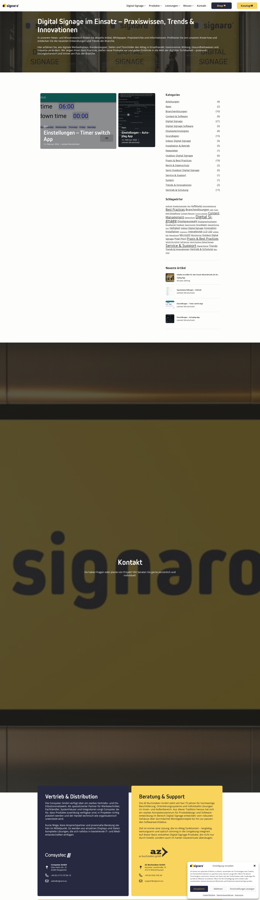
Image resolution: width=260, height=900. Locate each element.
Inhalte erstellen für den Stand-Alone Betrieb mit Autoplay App (198, 276)
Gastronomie (190, 225)
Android (169, 206)
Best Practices (175, 209)
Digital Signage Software (179, 126)
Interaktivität (195, 231)
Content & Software (177, 116)
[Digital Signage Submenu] (145, 5)
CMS (211, 210)
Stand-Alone (202, 246)
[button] (254, 865)
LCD (205, 231)
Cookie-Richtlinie (209, 895)
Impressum (239, 895)
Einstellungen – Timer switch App (77, 136)
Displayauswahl (187, 221)
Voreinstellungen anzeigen (242, 888)
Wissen (187, 5)
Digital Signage (135, 5)
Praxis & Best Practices (179, 160)
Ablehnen (218, 888)
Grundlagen (172, 136)
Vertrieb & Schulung (177, 190)
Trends (213, 246)
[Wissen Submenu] (192, 5)
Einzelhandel (171, 225)
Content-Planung (187, 213)
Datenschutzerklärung (225, 895)
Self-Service (184, 242)
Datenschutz (190, 217)
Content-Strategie (201, 214)
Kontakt (201, 5)
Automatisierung (209, 206)
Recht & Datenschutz (177, 165)
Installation (172, 231)
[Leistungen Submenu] (179, 5)
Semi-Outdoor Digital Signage (182, 170)
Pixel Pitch (180, 238)
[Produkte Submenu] (161, 5)
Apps (46, 126)
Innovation (210, 228)
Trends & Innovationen (178, 185)
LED (210, 231)
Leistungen (171, 5)
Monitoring (196, 235)
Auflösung (196, 206)
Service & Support (176, 175)
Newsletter (172, 150)
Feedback (180, 225)
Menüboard (174, 235)
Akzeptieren (199, 888)
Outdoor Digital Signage (179, 155)
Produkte (154, 5)
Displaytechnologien (177, 131)
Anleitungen (172, 101)
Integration (184, 232)
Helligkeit (175, 228)
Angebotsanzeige (180, 206)
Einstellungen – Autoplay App (135, 134)
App (189, 206)
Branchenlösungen (176, 111)
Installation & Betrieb (178, 145)
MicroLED (185, 235)
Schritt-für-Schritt (173, 242)
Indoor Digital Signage (178, 140)
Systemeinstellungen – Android (189, 290)
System (170, 180)
